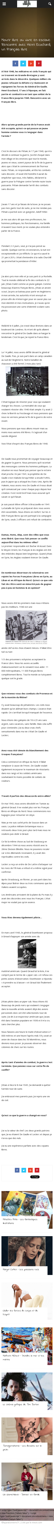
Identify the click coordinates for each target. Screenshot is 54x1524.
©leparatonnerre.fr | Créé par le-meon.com (21, 1522)
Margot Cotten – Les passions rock (21, 1269)
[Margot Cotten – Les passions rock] (27, 1255)
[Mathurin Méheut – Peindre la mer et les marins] (27, 1346)
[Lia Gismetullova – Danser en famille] (27, 1481)
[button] (50, 4)
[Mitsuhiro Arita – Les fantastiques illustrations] (27, 1210)
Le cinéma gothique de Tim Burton (21, 1404)
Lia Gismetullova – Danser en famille (21, 1495)
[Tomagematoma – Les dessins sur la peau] (27, 1436)
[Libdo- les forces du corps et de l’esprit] (27, 1301)
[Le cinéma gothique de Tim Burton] (27, 1391)
